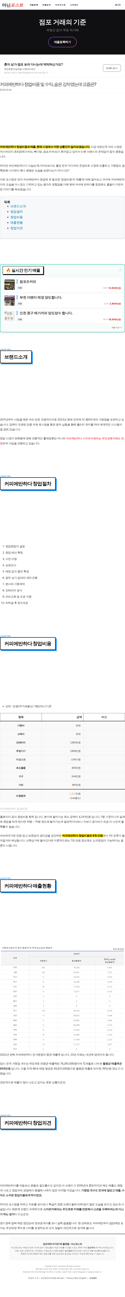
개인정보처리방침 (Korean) (52, 1278)
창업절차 (16, 212)
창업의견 (16, 228)
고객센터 (74, 5)
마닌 (12, 5)
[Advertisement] (62, 120)
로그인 (118, 4)
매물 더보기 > (117, 327)
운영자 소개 (33, 1278)
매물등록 (34, 5)
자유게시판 (60, 5)
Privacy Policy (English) (77, 1278)
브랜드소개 (18, 206)
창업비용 (16, 217)
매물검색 (47, 5)
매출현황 (16, 222)
